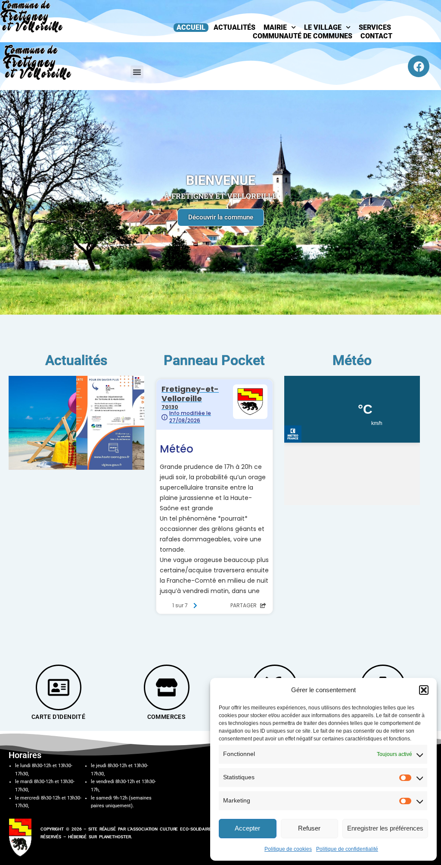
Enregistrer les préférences (385, 828)
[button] (423, 690)
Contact (376, 36)
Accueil (191, 27)
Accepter (247, 828)
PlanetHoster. (115, 836)
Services (375, 27)
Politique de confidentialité (347, 849)
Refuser (309, 828)
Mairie (275, 27)
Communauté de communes (302, 36)
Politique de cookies (288, 849)
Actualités (234, 27)
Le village (323, 27)
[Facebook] (418, 66)
